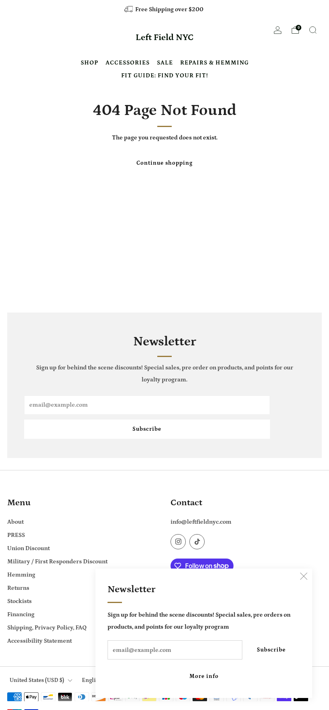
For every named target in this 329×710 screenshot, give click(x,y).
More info (204, 676)
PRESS (16, 535)
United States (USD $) (37, 680)
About (15, 521)
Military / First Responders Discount (57, 561)
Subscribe (271, 650)
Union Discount (28, 548)
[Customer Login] (278, 32)
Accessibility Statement (39, 640)
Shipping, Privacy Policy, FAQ (47, 627)
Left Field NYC (165, 37)
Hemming (21, 574)
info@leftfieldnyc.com (201, 521)
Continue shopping (164, 163)
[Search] (313, 30)
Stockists (19, 601)
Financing (21, 614)
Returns (18, 588)
